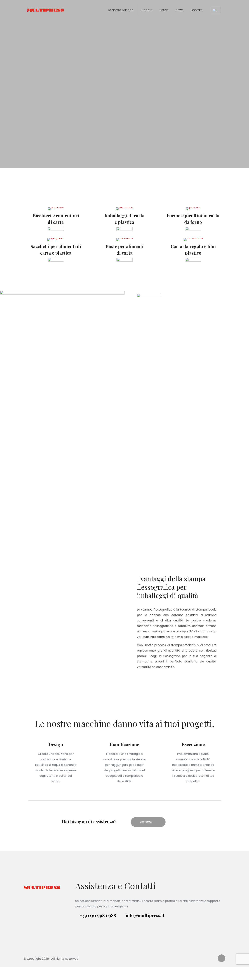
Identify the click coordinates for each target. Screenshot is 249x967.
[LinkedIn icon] (212, 959)
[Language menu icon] (216, 10)
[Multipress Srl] (45, 10)
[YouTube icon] (208, 959)
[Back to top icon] (221, 958)
